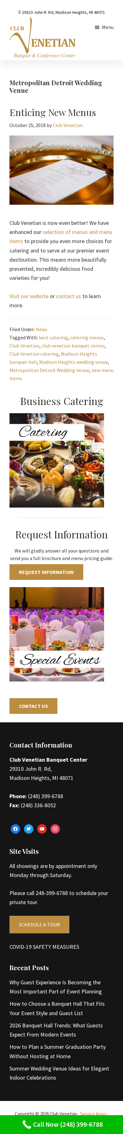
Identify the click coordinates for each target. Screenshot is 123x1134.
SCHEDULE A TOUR (39, 924)
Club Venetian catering (34, 354)
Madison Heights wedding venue (73, 362)
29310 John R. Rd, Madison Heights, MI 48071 (63, 12)
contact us (68, 296)
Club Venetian (24, 345)
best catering (53, 337)
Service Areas (93, 1114)
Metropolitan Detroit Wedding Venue (49, 370)
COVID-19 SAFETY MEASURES (44, 946)
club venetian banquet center (73, 345)
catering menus (87, 337)
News (41, 329)
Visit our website (29, 296)
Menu (108, 27)
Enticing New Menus (52, 112)
